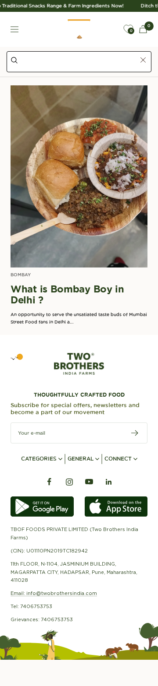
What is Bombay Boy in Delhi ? (67, 295)
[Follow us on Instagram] (69, 482)
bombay (21, 274)
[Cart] (143, 29)
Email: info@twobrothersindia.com (54, 593)
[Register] (135, 433)
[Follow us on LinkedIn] (108, 482)
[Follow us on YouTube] (89, 482)
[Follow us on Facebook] (49, 482)
